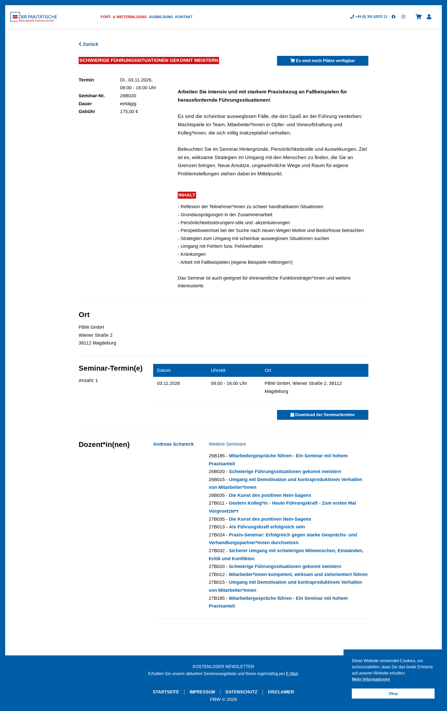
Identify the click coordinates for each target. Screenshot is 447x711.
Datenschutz (241, 692)
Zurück (89, 44)
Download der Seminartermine (324, 415)
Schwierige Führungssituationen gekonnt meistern (285, 471)
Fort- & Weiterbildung (124, 17)
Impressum (202, 692)
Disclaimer (281, 692)
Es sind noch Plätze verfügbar (325, 60)
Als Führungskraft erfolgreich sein (267, 526)
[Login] (429, 16)
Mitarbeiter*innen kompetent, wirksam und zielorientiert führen (298, 574)
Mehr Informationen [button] (371, 679)
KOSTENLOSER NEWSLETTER (223, 666)
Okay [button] (393, 693)
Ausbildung (161, 17)
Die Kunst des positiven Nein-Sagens (270, 495)
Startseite (166, 692)
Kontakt (184, 17)
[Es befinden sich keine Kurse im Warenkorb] (419, 16)
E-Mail (292, 673)
